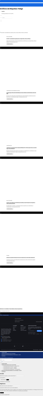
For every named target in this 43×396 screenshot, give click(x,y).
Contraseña (2, 377)
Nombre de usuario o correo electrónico (8, 375)
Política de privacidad (23, 330)
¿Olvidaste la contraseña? (5, 381)
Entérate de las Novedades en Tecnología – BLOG (11, 354)
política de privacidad (23, 390)
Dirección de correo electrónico (6, 385)
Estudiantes (14, 330)
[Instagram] (20, 346)
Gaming (14, 329)
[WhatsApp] (15, 346)
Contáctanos (22, 329)
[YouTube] (26, 346)
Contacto (3, 355)
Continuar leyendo (10, 153)
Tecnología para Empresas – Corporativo (11, 365)
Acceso (8, 379)
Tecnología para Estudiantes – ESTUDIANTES (11, 369)
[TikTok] (23, 346)
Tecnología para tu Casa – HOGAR (10, 367)
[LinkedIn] (28, 346)
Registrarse (2, 392)
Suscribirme (39, 330)
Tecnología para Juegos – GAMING (10, 368)
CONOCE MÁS (4, 352)
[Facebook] (17, 346)
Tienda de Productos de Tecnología (8, 353)
